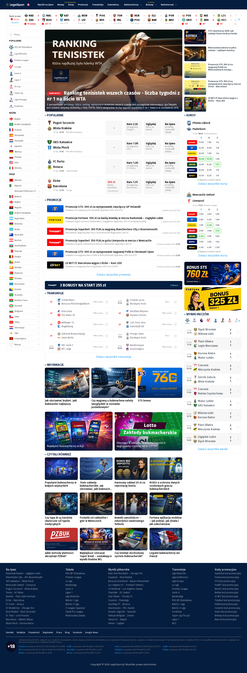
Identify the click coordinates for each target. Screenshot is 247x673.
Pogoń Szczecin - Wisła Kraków (22, 589)
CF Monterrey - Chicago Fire (20, 608)
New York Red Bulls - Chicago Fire (125, 573)
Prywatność (34, 632)
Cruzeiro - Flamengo (118, 600)
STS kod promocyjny (225, 581)
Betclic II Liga (72, 604)
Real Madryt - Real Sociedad (20, 611)
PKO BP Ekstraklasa (75, 573)
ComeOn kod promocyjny (227, 608)
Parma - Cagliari (116, 623)
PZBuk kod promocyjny (226, 604)
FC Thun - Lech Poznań (17, 615)
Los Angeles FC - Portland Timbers (125, 585)
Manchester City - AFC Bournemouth (24, 577)
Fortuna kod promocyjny (227, 577)
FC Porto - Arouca (15, 604)
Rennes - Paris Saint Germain (20, 596)
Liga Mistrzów (72, 596)
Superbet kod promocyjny (228, 573)
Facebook (77, 632)
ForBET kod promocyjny (227, 585)
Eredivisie (177, 611)
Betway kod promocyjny (227, 615)
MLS (174, 623)
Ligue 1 (69, 592)
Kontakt (10, 632)
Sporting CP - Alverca (119, 604)
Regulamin (48, 632)
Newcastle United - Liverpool (21, 585)
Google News (91, 632)
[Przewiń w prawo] (237, 19)
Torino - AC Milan (14, 592)
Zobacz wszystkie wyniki (213, 449)
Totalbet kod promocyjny (227, 600)
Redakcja (21, 632)
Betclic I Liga (72, 600)
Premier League (73, 577)
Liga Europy (178, 581)
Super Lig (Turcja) (181, 615)
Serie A (69, 589)
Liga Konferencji (180, 577)
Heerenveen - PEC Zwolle (121, 608)
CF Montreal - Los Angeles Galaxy (125, 589)
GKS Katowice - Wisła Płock (20, 581)
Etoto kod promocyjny (226, 611)
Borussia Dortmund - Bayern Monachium (128, 581)
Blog (67, 632)
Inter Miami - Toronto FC (120, 596)
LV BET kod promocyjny (226, 596)
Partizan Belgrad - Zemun (121, 615)
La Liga (69, 581)
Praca (59, 632)
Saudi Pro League (74, 611)
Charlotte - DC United (119, 592)
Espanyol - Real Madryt (120, 577)
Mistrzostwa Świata (75, 615)
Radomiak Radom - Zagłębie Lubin (23, 573)
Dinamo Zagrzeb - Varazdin (122, 611)
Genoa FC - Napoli (117, 619)
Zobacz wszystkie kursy (212, 183)
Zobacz (174, 285)
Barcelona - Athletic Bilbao (19, 619)
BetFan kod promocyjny (226, 592)
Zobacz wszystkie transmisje (113, 356)
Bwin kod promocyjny (225, 619)
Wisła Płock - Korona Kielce (20, 623)
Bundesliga (71, 585)
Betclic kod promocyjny (227, 589)
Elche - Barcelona (15, 600)
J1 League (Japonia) (75, 608)
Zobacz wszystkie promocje (114, 274)
